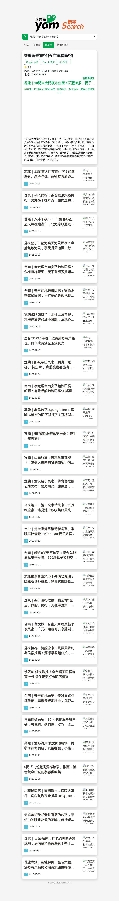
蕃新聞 (36, 45)
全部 (26, 45)
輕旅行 (48, 45)
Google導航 (49, 62)
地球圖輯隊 (62, 45)
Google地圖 (32, 62)
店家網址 (63, 62)
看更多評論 (88, 78)
